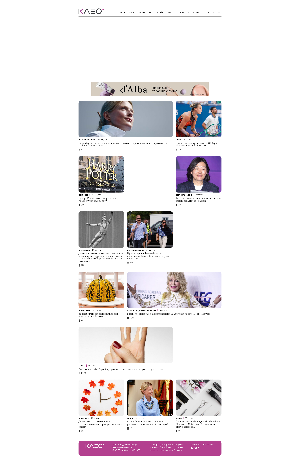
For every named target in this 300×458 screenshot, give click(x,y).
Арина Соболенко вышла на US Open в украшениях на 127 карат (198, 144)
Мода (92, 140)
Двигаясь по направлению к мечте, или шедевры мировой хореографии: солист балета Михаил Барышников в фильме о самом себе (101, 257)
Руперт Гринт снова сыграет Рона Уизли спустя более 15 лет (98, 199)
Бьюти (82, 366)
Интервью (84, 140)
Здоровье (84, 418)
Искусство (84, 195)
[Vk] (199, 448)
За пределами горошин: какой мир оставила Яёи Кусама (98, 315)
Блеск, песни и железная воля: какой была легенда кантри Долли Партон (168, 313)
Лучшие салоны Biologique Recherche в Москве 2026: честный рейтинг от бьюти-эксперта (198, 424)
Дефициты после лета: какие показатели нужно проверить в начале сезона (101, 424)
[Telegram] (192, 448)
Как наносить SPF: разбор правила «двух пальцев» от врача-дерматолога (121, 369)
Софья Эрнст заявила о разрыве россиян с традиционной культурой (147, 423)
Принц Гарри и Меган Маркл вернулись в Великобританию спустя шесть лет (148, 256)
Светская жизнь (184, 195)
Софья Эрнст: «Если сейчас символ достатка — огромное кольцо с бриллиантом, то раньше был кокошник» (125, 144)
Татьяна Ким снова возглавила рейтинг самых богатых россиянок (198, 199)
